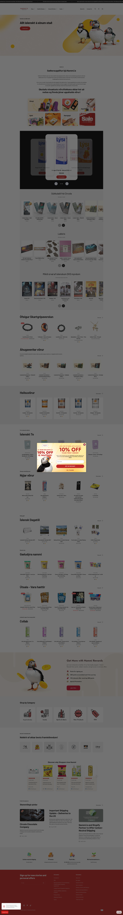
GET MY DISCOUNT (70, 466)
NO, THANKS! (70, 470)
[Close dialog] (84, 444)
